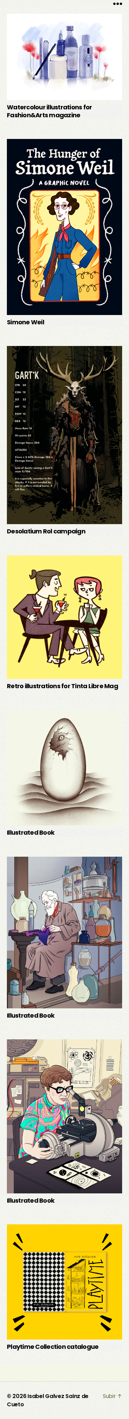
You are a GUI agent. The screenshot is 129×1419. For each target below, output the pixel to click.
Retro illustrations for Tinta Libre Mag (62, 686)
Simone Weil (25, 322)
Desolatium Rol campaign (46, 531)
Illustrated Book (30, 832)
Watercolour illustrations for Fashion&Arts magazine (49, 111)
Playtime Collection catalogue (52, 1346)
